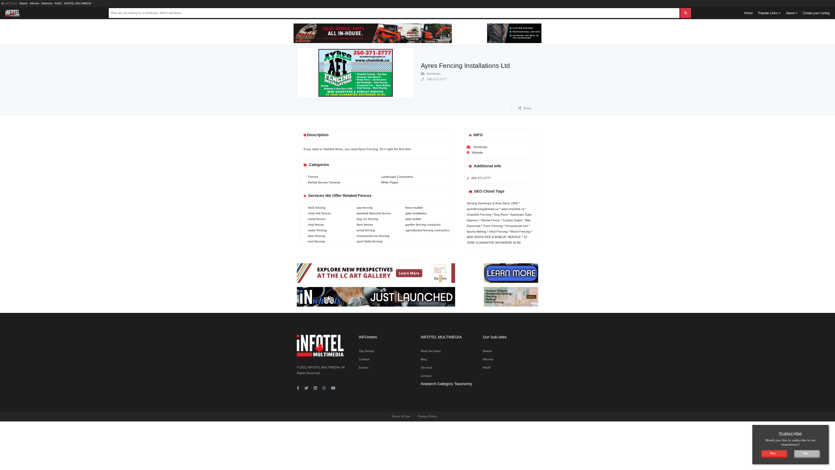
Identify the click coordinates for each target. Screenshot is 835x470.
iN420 (58, 3)
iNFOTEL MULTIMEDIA (77, 3)
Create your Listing (816, 13)
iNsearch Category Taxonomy (446, 384)
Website (477, 152)
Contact (364, 359)
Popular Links (768, 13)
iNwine (23, 3)
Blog (424, 359)
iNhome (34, 3)
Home (748, 13)
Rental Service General (324, 182)
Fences (313, 176)
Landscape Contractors (397, 176)
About (790, 13)
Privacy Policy (427, 416)
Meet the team (431, 351)
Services (427, 367)
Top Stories (366, 351)
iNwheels (46, 3)
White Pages (389, 182)
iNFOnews (10, 3)
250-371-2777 (436, 79)
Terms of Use (401, 416)
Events (363, 367)
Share (527, 108)
